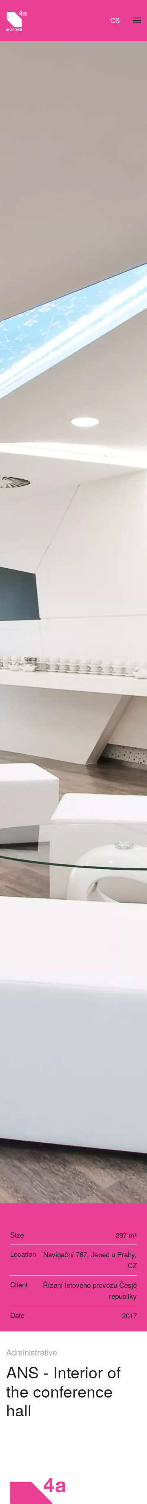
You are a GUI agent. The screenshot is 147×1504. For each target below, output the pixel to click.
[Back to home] (16, 20)
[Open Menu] (137, 20)
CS (115, 20)
